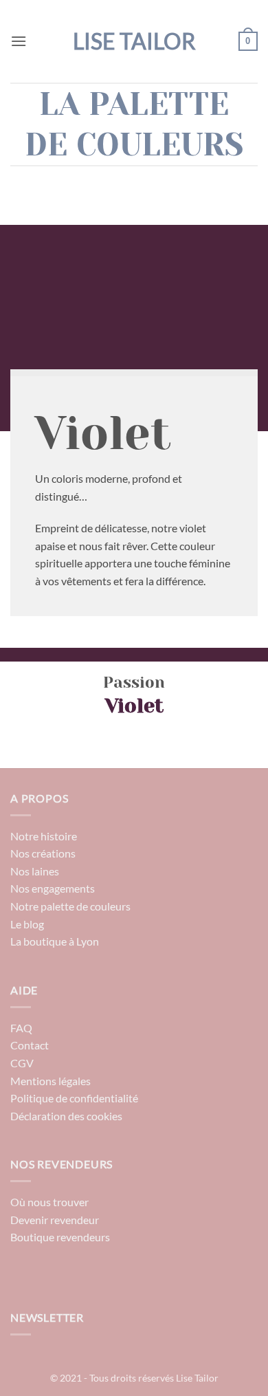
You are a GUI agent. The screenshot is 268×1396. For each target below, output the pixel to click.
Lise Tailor (134, 41)
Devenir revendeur (54, 1219)
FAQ (21, 1027)
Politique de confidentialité (74, 1097)
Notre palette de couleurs (70, 906)
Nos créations (43, 853)
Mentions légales (50, 1080)
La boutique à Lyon (54, 941)
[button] (18, 41)
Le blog (27, 923)
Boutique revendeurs (60, 1236)
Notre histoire (43, 835)
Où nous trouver (49, 1201)
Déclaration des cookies (66, 1115)
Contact (29, 1044)
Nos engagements (52, 888)
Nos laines (34, 870)
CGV (22, 1062)
